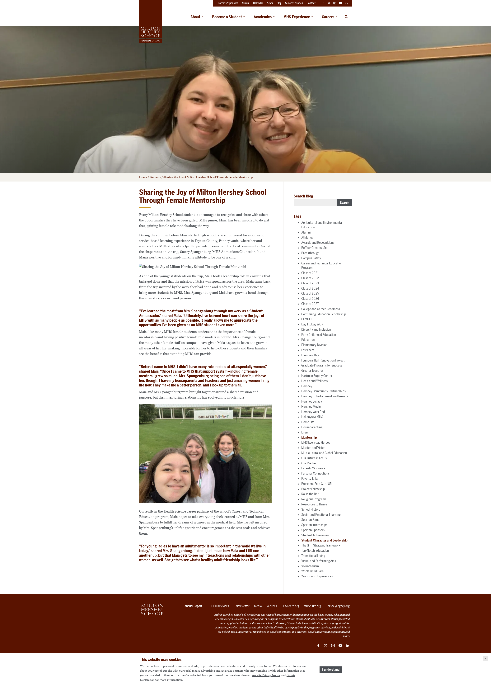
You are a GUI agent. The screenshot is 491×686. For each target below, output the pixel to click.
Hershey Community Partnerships (323, 391)
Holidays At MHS (312, 417)
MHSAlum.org (312, 606)
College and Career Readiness (320, 309)
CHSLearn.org (290, 606)
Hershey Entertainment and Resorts (324, 396)
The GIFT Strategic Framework (320, 545)
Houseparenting (311, 427)
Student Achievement (315, 535)
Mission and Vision (313, 448)
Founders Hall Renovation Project (323, 360)
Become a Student (227, 17)
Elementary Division (314, 345)
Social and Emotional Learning (321, 515)
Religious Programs (313, 499)
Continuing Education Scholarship (323, 314)
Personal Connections (315, 473)
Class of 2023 (310, 283)
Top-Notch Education (315, 550)
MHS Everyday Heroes (315, 442)
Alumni (306, 232)
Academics (263, 17)
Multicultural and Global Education (324, 453)
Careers (328, 17)
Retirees (271, 606)
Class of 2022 (310, 278)
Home (143, 177)
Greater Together (312, 370)
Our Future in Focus (314, 458)
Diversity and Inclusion (316, 329)
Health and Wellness (314, 381)
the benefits (153, 354)
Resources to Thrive (314, 504)
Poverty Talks (309, 478)
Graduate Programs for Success (321, 365)
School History (310, 509)
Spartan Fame (310, 520)
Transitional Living (313, 556)
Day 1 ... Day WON (312, 324)
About (195, 17)
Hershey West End (313, 412)
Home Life (307, 422)
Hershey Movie (311, 407)
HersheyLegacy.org (338, 606)
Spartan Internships (314, 525)
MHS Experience (296, 17)
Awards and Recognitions (317, 242)
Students (155, 177)
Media (258, 606)
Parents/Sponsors (313, 468)
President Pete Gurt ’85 (316, 484)
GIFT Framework (219, 606)
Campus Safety (311, 258)
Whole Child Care (312, 571)
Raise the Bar (310, 494)
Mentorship (309, 437)
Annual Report (193, 606)
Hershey (306, 386)
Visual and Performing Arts (318, 561)
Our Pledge (308, 463)
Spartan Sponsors (313, 530)
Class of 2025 (310, 293)
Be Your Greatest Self (314, 248)
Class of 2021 (309, 273)
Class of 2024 (310, 288)
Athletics (307, 237)
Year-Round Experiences (317, 576)
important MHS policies (251, 631)
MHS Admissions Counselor (233, 252)
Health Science (175, 511)
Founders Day (310, 355)
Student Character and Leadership (324, 540)
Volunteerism (310, 566)
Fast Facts (307, 350)
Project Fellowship (313, 489)
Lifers (305, 432)
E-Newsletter (241, 606)
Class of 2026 (310, 298)
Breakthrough (310, 253)
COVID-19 (307, 319)
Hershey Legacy (311, 401)
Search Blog (303, 196)
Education (308, 340)
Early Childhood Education (318, 335)
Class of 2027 (310, 304)
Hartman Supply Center (316, 376)
